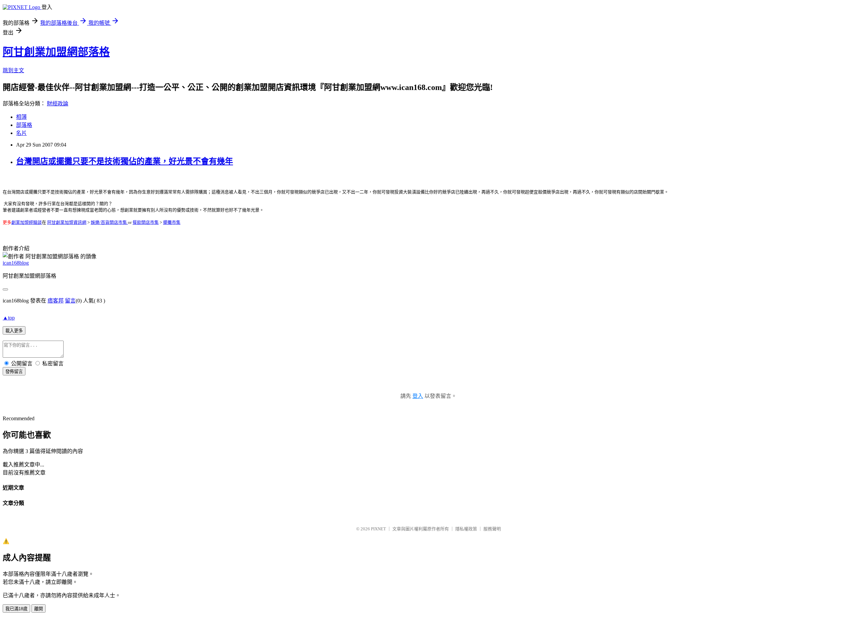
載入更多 (14, 330)
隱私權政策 (466, 528)
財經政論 (57, 103)
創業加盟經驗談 (26, 222)
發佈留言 (14, 371)
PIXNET (378, 528)
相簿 (21, 117)
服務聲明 (492, 528)
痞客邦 (56, 300)
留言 (70, 300)
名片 (21, 133)
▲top (9, 318)
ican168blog (16, 263)
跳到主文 (13, 70)
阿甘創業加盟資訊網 (66, 222)
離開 (38, 608)
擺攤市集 (171, 222)
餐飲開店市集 (146, 222)
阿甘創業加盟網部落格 (56, 52)
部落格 (24, 125)
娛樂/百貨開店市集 (109, 222)
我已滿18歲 (16, 608)
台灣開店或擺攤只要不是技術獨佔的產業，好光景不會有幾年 (124, 161)
